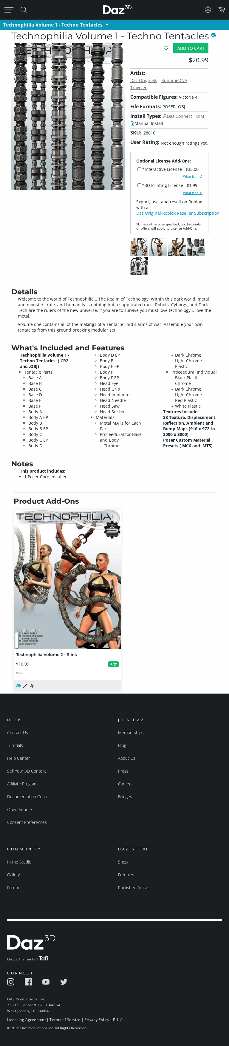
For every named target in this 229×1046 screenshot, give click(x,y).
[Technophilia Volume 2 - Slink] (67, 579)
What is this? (192, 176)
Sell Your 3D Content (26, 771)
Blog (122, 745)
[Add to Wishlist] (166, 48)
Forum (13, 887)
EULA (118, 1019)
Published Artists (133, 887)
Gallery (13, 875)
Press (123, 771)
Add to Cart (191, 48)
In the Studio (19, 862)
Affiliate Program (22, 784)
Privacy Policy (96, 1019)
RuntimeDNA (174, 80)
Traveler (138, 87)
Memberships (131, 732)
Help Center (18, 758)
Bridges (125, 796)
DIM (200, 116)
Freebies (126, 875)
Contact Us (17, 732)
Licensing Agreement (26, 1019)
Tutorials (15, 745)
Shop (123, 862)
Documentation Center (28, 796)
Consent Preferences (27, 822)
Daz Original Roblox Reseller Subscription (177, 213)
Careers (125, 784)
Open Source (19, 809)
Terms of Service (65, 1019)
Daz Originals (143, 80)
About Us (126, 758)
